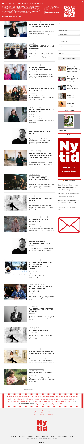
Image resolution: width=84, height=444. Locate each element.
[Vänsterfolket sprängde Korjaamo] (15, 51)
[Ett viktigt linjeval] (15, 335)
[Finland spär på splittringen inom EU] (15, 246)
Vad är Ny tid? (22, 436)
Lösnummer (30, 436)
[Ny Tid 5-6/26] (69, 121)
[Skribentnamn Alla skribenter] (69, 30)
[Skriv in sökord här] (69, 23)
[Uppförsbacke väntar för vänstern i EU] (15, 93)
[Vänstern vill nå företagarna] (62, 96)
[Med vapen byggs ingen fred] (15, 136)
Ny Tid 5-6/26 (62, 130)
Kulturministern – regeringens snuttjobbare (72, 103)
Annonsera (37, 436)
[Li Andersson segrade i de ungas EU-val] (15, 114)
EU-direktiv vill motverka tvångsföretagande (73, 87)
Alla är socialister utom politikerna (69, 194)
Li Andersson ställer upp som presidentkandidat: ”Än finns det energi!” (41, 155)
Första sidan (13, 436)
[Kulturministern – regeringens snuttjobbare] (62, 104)
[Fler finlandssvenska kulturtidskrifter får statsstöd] (62, 78)
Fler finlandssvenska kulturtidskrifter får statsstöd (73, 78)
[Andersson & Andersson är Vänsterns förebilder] (15, 356)
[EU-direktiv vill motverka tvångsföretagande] (15, 29)
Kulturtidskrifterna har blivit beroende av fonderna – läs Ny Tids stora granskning (73, 69)
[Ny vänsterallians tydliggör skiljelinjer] (15, 72)
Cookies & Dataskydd (62, 436)
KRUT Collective (53, 438)
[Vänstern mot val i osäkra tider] (15, 224)
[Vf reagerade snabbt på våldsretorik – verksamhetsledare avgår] (15, 267)
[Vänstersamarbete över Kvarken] (15, 314)
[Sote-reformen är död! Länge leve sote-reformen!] (15, 291)
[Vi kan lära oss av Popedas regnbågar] (15, 182)
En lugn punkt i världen (41, 373)
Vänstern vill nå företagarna (71, 94)
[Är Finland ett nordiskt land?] (15, 203)
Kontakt (71, 436)
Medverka (53, 436)
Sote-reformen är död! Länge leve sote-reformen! (40, 289)
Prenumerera (45, 436)
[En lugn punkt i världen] (15, 377)
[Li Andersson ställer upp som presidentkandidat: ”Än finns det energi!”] (15, 158)
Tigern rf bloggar (70, 180)
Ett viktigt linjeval (38, 330)
